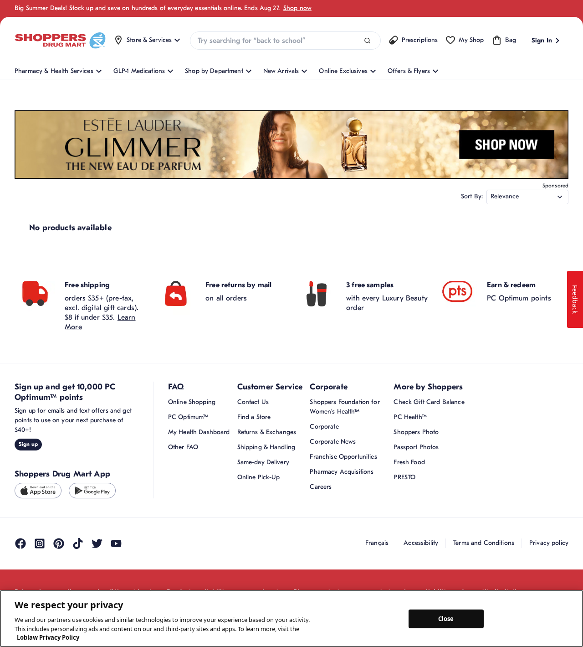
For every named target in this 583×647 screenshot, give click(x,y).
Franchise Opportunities (343, 457)
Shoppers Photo (416, 432)
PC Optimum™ (188, 417)
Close (446, 618)
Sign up (28, 444)
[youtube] (116, 543)
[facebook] (20, 543)
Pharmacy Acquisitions (341, 472)
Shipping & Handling (266, 447)
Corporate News (333, 441)
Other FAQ (183, 447)
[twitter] (97, 543)
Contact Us (253, 402)
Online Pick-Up (258, 477)
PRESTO (404, 477)
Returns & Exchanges (267, 432)
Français (377, 543)
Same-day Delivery (263, 462)
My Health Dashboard (199, 432)
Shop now (297, 8)
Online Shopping (191, 402)
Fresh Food (409, 462)
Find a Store (254, 417)
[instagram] (40, 543)
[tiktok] (78, 543)
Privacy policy (548, 543)
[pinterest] (59, 543)
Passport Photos (416, 447)
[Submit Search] (367, 40)
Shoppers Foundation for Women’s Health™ (344, 406)
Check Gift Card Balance (429, 402)
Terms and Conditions (483, 543)
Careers (321, 487)
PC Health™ (410, 417)
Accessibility (421, 543)
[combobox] (285, 40)
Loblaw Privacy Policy (48, 637)
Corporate (324, 426)
